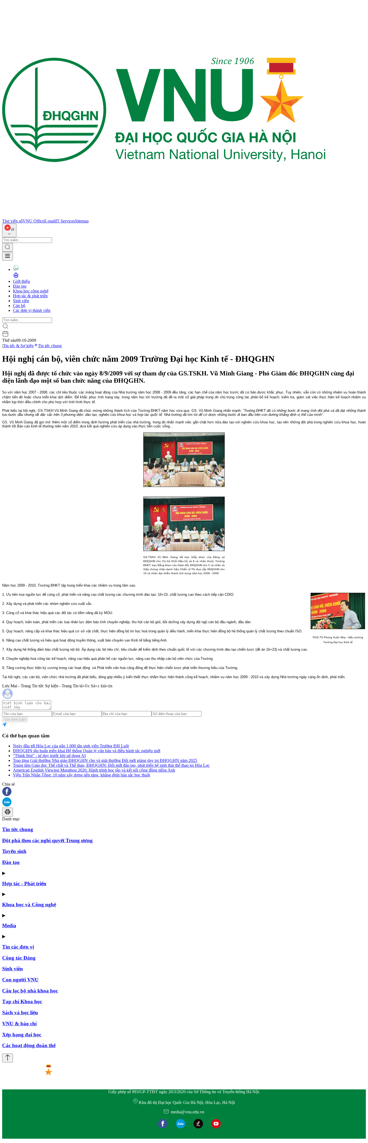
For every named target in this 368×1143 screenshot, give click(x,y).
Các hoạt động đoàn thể (28, 1045)
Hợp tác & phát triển (30, 296)
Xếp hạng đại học (21, 1034)
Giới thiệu (21, 281)
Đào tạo (19, 286)
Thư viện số (12, 221)
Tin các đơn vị (18, 947)
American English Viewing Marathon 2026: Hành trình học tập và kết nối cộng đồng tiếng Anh (94, 770)
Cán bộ (19, 305)
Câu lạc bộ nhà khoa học (30, 991)
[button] (184, 792)
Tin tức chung (50, 345)
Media (9, 925)
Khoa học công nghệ (30, 291)
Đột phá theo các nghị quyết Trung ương (47, 840)
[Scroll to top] (7, 1058)
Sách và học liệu (20, 1012)
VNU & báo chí (19, 1023)
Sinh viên (21, 300)
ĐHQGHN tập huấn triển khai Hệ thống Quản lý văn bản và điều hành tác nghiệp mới (86, 750)
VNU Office (33, 221)
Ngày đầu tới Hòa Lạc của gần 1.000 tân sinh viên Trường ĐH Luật (71, 746)
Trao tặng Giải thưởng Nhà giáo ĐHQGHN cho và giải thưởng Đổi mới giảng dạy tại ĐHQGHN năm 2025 (105, 760)
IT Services (65, 221)
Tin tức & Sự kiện (18, 345)
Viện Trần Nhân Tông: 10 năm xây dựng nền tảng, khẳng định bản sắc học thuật (81, 775)
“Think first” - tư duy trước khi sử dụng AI (49, 755)
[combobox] (9, 230)
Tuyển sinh (14, 851)
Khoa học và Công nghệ (29, 904)
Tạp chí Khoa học (22, 1001)
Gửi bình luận (15, 719)
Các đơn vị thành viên (31, 310)
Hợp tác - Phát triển (24, 883)
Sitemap (82, 221)
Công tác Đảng (19, 958)
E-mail (49, 221)
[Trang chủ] (163, 216)
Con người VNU (20, 979)
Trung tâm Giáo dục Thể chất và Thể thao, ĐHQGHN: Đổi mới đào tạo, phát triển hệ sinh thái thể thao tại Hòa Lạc (111, 765)
